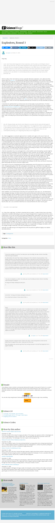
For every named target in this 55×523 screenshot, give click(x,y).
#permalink (45, 274)
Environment (23, 31)
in (12, 106)
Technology (20, 33)
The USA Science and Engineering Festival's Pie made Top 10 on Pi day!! (8, 484)
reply (25, 99)
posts (18, 106)
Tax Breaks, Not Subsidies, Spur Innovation (13, 413)
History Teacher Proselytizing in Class (11, 448)
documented (7, 106)
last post (13, 80)
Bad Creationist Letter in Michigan (10, 464)
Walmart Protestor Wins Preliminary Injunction (13, 439)
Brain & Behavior (12, 33)
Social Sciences (32, 31)
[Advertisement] (27, 12)
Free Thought (29, 33)
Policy (45, 31)
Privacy (24, 513)
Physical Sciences (14, 31)
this (11, 106)
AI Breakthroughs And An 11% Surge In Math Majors (15, 415)
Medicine (4, 33)
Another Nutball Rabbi (7, 456)
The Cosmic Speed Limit (43, 483)
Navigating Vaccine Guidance (10, 416)
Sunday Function (24, 483)
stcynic (9, 53)
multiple (15, 106)
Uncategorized (9, 233)
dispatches (5, 38)
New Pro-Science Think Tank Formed (11, 431)
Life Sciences (5, 31)
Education (40, 31)
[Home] (10, 28)
